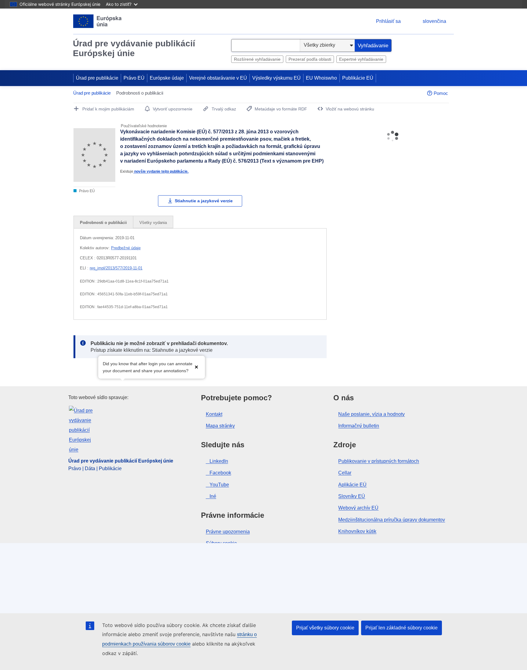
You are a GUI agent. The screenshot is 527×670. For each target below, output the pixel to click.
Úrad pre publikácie (97, 78)
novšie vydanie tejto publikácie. (160, 171)
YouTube (219, 484)
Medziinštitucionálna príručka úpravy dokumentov (391, 519)
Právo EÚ (134, 78)
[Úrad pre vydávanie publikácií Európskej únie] (97, 21)
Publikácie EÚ (357, 78)
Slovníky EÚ (351, 496)
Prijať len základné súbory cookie (401, 627)
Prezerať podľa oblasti (310, 59)
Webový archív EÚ (358, 507)
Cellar (344, 472)
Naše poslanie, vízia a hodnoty (371, 414)
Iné (213, 496)
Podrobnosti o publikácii (103, 222)
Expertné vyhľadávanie (361, 59)
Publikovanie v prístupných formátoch (378, 461)
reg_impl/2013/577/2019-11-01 (116, 268)
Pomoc (441, 93)
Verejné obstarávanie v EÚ (218, 78)
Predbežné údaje (126, 248)
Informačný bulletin (358, 425)
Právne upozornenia (228, 531)
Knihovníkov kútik (357, 531)
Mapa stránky (220, 425)
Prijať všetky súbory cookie (325, 627)
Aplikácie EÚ (352, 484)
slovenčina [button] (434, 21)
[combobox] (265, 45)
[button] (196, 366)
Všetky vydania (153, 222)
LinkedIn (219, 461)
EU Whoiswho (321, 78)
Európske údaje (167, 78)
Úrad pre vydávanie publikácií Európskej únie (134, 48)
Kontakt (214, 414)
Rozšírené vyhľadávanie (257, 59)
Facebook (220, 472)
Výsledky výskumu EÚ (276, 78)
